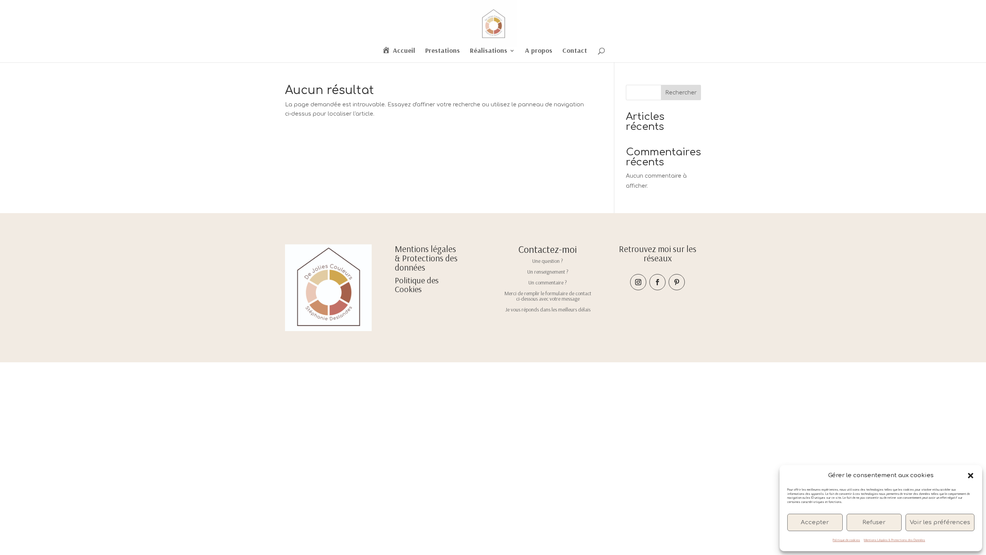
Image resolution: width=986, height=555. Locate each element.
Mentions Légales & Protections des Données (894, 540)
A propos (538, 51)
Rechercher (681, 93)
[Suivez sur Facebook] (657, 282)
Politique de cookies (846, 540)
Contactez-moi (547, 249)
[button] (970, 475)
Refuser (873, 522)
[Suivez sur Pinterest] (677, 282)
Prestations (442, 51)
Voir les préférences (940, 522)
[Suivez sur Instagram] (638, 282)
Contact (574, 51)
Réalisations (488, 51)
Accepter (815, 522)
